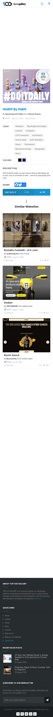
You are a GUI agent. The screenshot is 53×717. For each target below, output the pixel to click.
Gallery (7, 619)
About (7, 623)
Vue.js (17, 153)
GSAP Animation (36, 140)
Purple (24, 160)
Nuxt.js (18, 144)
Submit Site (9, 640)
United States (34, 114)
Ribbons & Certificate (13, 637)
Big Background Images (36, 126)
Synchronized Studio (14, 114)
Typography (39, 149)
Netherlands (27, 306)
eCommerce (30, 118)
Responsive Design (23, 149)
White (15, 160)
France (26, 253)
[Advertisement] (26, 41)
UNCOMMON (12, 306)
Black (20, 160)
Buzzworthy (12, 358)
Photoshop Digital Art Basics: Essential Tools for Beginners (32, 668)
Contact (8, 630)
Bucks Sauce (11, 355)
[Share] (23, 184)
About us (37, 598)
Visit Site (9, 192)
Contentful (30, 130)
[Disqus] (26, 466)
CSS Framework (21, 135)
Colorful (18, 130)
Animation (19, 126)
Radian (8, 302)
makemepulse (13, 253)
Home (7, 615)
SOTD (7, 118)
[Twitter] (19, 184)
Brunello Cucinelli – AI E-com (21, 250)
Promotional (30, 144)
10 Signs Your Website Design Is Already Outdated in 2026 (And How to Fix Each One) (31, 657)
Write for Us (9, 633)
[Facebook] (16, 184)
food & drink (20, 140)
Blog (7, 626)
